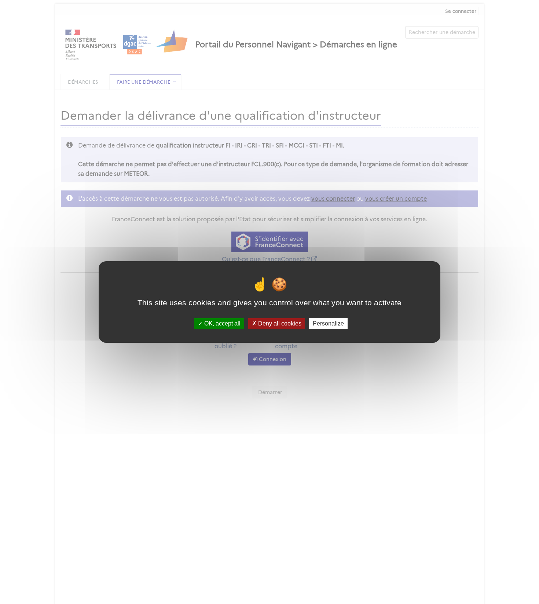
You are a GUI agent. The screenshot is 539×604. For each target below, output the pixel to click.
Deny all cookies (279, 323)
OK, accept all (222, 323)
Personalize (328, 323)
